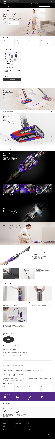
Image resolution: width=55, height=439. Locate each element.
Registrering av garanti (18, 423)
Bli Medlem (32, 3)
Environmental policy (30, 428)
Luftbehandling (13, 6)
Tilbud (31, 6)
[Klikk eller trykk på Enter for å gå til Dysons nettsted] (5, 3)
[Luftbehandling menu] (15, 6)
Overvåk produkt (12, 79)
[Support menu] (36, 6)
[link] (11, 339)
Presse (28, 423)
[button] (11, 23)
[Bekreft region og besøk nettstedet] (51, 1)
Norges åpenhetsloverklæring (31, 431)
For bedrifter (36, 3)
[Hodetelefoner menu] (20, 6)
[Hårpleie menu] (10, 6)
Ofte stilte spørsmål (17, 429)
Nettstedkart (29, 429)
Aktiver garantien (41, 3)
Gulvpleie (5, 6)
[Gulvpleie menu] (6, 6)
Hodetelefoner (18, 6)
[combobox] (11, 1)
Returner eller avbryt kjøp (18, 426)
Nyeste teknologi (27, 6)
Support (46, 3)
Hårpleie (8, 6)
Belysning (22, 6)
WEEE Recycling (29, 426)
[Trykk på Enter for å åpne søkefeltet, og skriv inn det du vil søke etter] (44, 6)
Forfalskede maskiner (18, 428)
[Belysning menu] (24, 6)
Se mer (12, 82)
